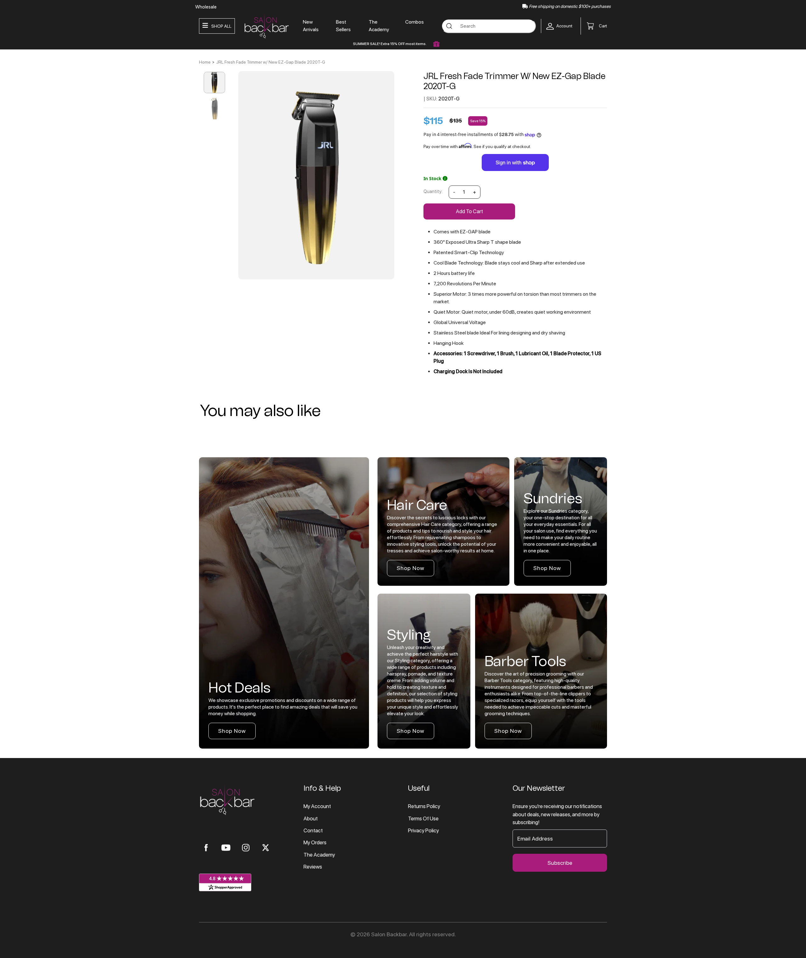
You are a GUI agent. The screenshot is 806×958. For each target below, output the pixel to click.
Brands (55, 40)
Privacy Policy (423, 830)
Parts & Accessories (70, 130)
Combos (414, 22)
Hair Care (57, 65)
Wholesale (206, 7)
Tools (53, 104)
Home (205, 62)
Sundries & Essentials (72, 117)
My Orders (315, 842)
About (311, 818)
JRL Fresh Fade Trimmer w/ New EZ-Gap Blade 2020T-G (270, 62)
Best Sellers (343, 25)
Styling (55, 91)
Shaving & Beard (65, 78)
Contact (313, 830)
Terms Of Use (423, 818)
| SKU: (430, 99)
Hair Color (59, 52)
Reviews (313, 867)
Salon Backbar (389, 934)
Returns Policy (424, 806)
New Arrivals (311, 25)
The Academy (61, 143)
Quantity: (432, 191)
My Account (317, 806)
